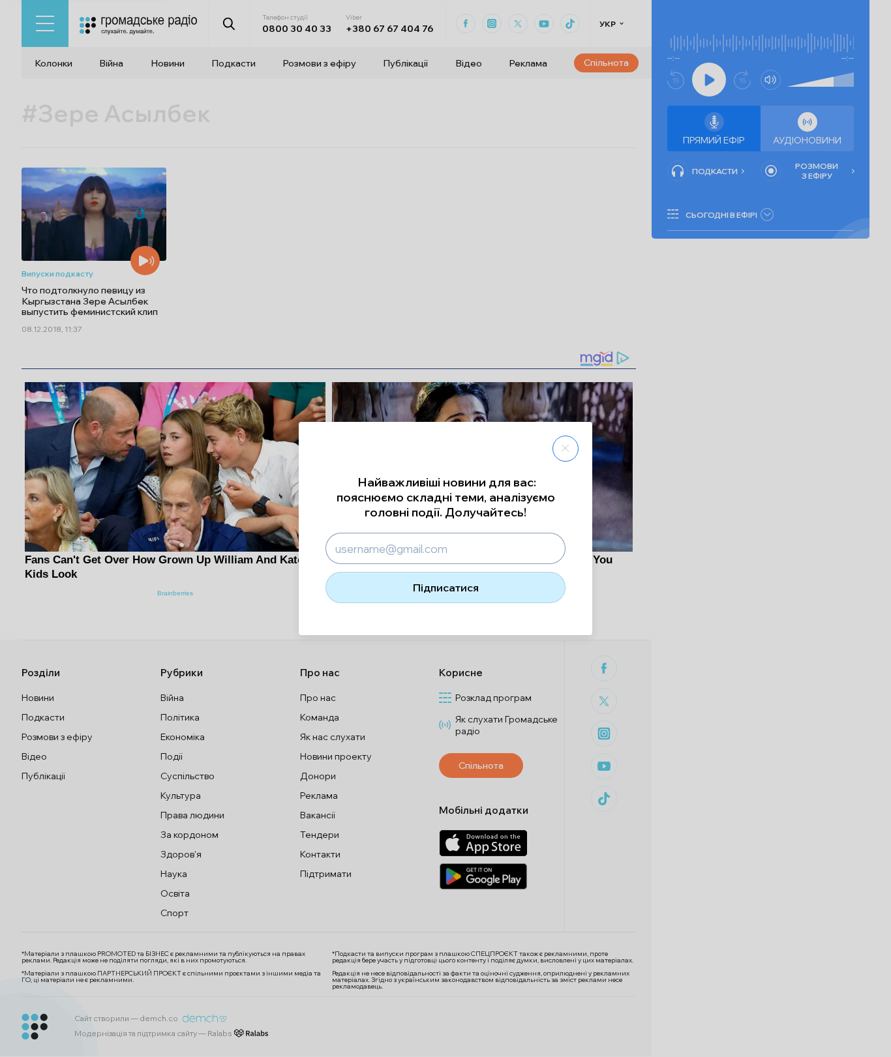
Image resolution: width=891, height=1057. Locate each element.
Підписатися (446, 587)
